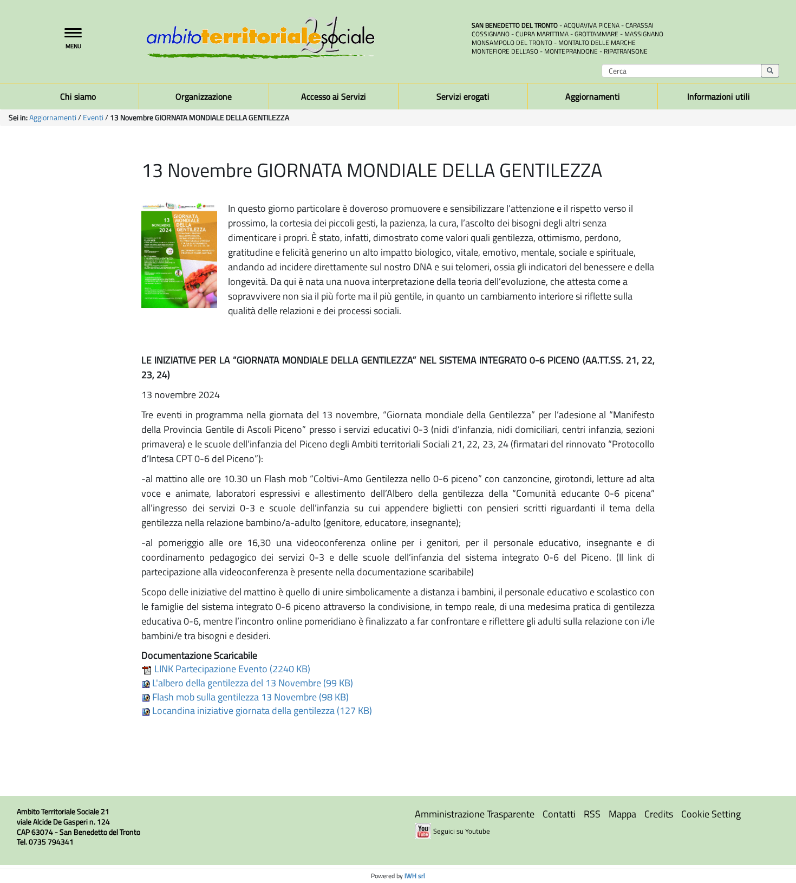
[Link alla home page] (300, 37)
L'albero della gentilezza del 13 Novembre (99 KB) (251, 683)
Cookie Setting (711, 814)
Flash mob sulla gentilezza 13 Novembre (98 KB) (249, 697)
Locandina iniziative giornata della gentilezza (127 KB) (261, 710)
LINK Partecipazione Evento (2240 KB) (231, 668)
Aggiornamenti (52, 118)
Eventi (93, 118)
